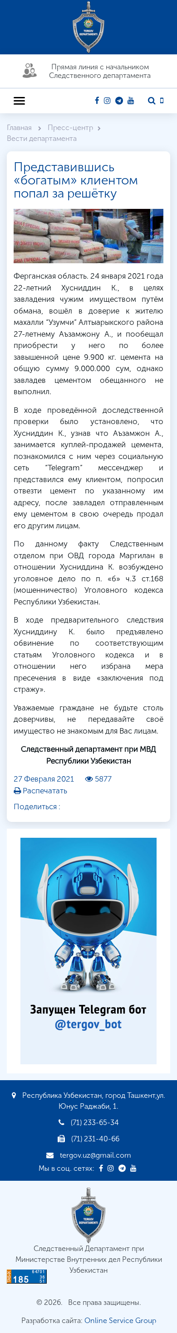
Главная (20, 127)
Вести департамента (42, 138)
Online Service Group (120, 1320)
